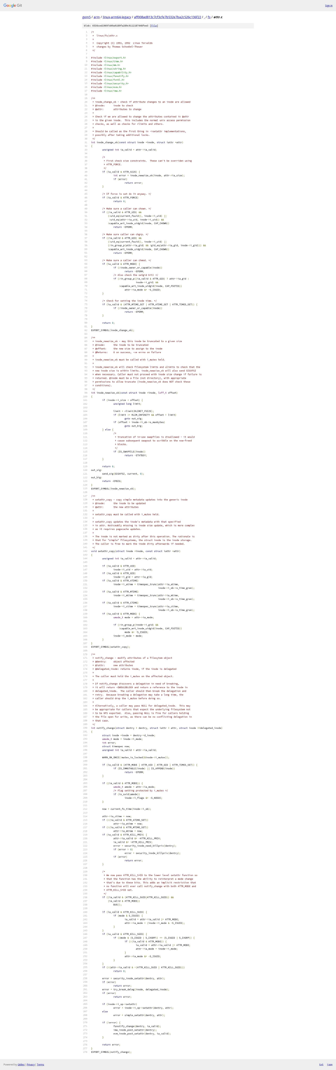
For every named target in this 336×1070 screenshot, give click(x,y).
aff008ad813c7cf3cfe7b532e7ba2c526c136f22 (167, 17)
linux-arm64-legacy (117, 17)
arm (97, 17)
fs (209, 17)
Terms (40, 1064)
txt (321, 1064)
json (329, 1064)
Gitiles (21, 1064)
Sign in (328, 5)
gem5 (86, 17)
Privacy (31, 1064)
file (154, 25)
